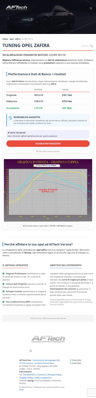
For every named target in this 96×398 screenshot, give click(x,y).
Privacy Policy (76, 360)
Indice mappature (43, 377)
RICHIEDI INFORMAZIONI (48, 143)
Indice (5, 39)
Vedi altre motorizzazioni (49, 151)
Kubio (21, 390)
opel (12, 39)
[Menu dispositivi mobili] (91, 8)
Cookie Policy (76, 363)
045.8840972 (29, 374)
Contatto (41, 374)
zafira (17, 39)
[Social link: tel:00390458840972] (31, 350)
